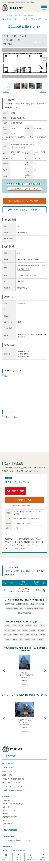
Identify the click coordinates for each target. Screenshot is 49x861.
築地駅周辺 (40, 604)
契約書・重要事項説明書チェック (14, 790)
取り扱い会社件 (39, 41)
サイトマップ (7, 820)
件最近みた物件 (31, 858)
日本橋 (14, 626)
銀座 (32, 604)
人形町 (7, 630)
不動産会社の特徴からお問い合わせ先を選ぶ (24, 189)
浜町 (21, 635)
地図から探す (7, 775)
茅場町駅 (38, 19)
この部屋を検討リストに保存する (26, 210)
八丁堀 (21, 626)
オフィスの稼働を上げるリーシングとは (17, 840)
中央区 (32, 19)
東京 (18, 630)
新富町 (25, 630)
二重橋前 (40, 639)
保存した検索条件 (18, 858)
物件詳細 (24, 15)
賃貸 (3, 19)
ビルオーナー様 (8, 836)
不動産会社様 (7, 846)
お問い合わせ (7, 824)
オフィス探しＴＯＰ (8, 15)
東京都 (25, 19)
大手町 (15, 635)
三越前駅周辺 (9, 604)
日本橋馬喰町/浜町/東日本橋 (34, 608)
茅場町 (7, 626)
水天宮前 (29, 626)
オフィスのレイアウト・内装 (13, 786)
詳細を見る (24, 684)
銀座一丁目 (7, 635)
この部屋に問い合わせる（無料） (26, 201)
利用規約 (5, 814)
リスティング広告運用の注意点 (14, 850)
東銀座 (15, 639)
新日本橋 (41, 630)
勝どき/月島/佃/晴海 (24, 613)
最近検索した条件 (6, 858)
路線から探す (7, 771)
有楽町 (8, 639)
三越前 (42, 626)
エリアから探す (8, 767)
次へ (42, 91)
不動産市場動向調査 (9, 830)
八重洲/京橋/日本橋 (22, 604)
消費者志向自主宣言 (9, 817)
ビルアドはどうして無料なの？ (14, 804)
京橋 (13, 630)
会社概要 (5, 807)
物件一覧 (17, 15)
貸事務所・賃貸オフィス (14, 19)
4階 (4, 590)
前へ (6, 91)
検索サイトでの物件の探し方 (13, 779)
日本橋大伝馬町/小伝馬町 (14, 608)
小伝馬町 (33, 630)
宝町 (35, 626)
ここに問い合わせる (24, 500)
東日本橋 (34, 635)
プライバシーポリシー (10, 810)
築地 (27, 635)
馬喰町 (27, 639)
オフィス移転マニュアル (11, 783)
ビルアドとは (7, 800)
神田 (33, 639)
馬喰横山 (42, 635)
